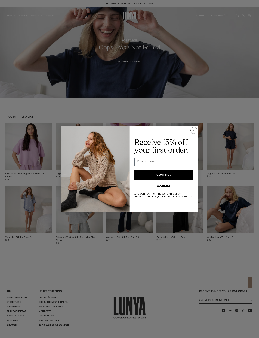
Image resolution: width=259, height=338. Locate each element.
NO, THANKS (163, 185)
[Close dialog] (193, 130)
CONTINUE (163, 174)
